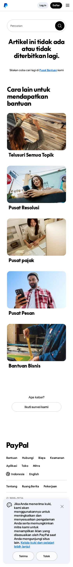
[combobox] (36, 26)
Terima (23, 556)
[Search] (59, 25)
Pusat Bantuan (48, 70)
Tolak (46, 556)
